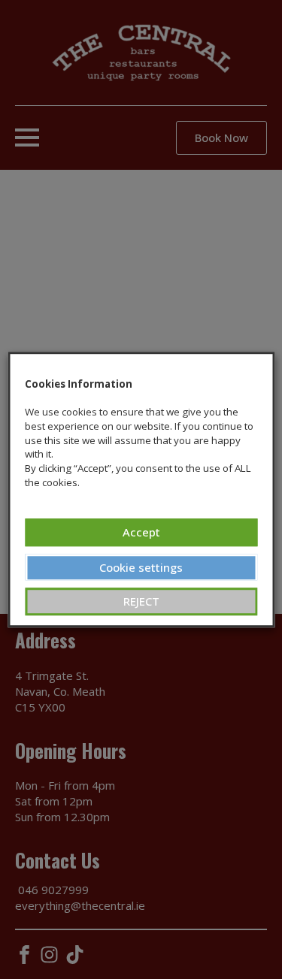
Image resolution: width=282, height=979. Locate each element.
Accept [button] (141, 531)
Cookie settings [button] (141, 567)
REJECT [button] (141, 601)
